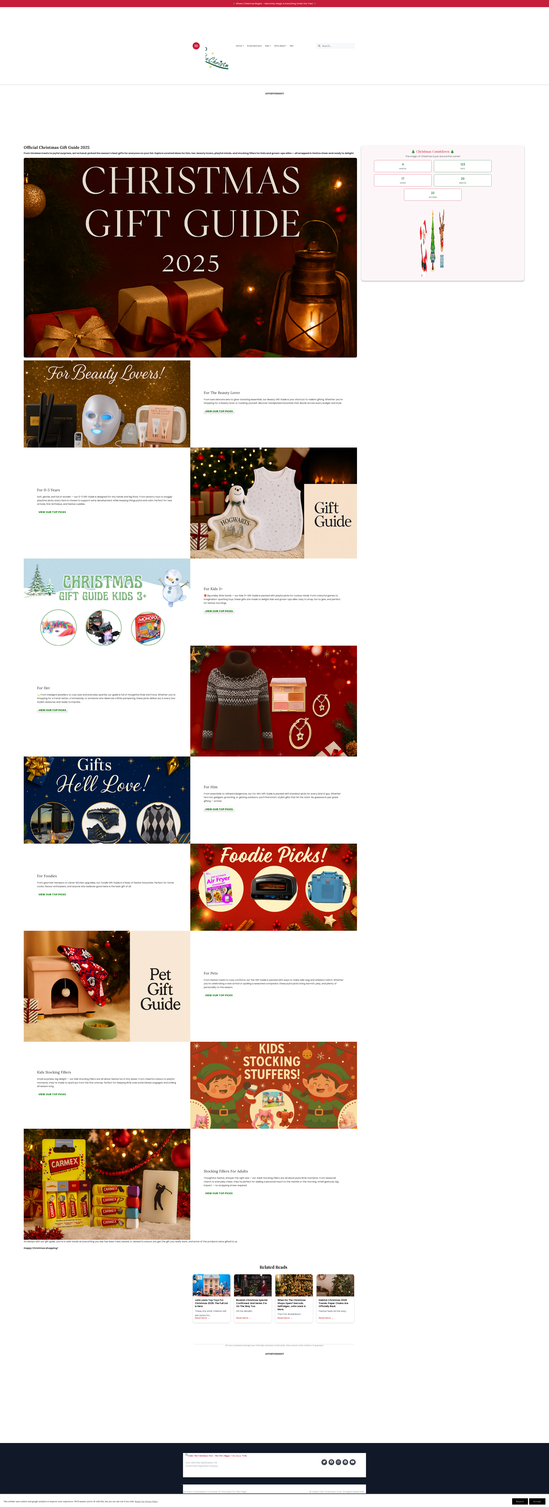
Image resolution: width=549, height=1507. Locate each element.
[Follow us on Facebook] (331, 1462)
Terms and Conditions (240, 1475)
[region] (274, 1500)
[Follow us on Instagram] (338, 1462)
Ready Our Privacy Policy (146, 1501)
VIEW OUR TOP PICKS (219, 411)
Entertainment (254, 45)
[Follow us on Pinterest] (345, 1462)
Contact (233, 1466)
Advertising (235, 1470)
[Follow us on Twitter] (324, 1462)
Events (278, 1475)
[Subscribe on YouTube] (353, 1462)
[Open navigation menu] (196, 45)
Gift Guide (280, 1470)
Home (239, 45)
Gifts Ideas (279, 45)
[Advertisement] (274, 117)
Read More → (202, 1318)
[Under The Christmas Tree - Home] (216, 1455)
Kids (267, 45)
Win (292, 45)
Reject (520, 1501)
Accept (537, 1501)
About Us (234, 1462)
